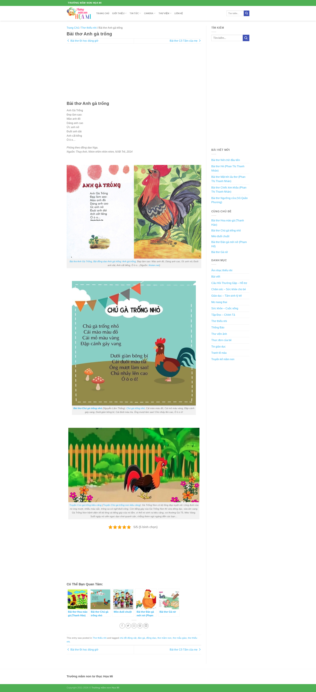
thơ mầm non (164, 638)
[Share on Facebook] (122, 625)
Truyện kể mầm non (222, 359)
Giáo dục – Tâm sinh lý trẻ (226, 295)
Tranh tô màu (219, 352)
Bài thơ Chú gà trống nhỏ (87, 408)
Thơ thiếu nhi (89, 27)
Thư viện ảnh (219, 334)
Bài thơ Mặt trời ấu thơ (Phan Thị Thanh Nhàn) (228, 179)
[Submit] (246, 13)
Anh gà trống (129, 261)
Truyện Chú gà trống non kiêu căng (121, 505)
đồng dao (151, 638)
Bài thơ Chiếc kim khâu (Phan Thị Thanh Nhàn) (228, 189)
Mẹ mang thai (219, 302)
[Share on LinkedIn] (146, 625)
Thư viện (163, 13)
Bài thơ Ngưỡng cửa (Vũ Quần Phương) (229, 200)
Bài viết (215, 276)
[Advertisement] (134, 74)
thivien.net (154, 265)
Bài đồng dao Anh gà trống (107, 261)
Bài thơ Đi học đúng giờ (84, 40)
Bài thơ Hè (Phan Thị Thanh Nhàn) (227, 168)
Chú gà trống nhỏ (135, 408)
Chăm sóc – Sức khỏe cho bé (228, 289)
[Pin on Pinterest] (140, 625)
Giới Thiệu (118, 13)
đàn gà (141, 638)
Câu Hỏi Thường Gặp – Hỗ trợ (229, 283)
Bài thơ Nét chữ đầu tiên (225, 160)
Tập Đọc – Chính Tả (223, 314)
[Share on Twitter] (128, 625)
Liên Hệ (178, 13)
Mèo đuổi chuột (220, 236)
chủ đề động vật (128, 638)
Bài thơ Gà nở (219, 252)
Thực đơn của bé (221, 340)
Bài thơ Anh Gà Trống (81, 261)
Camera (148, 13)
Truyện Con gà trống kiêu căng (85, 505)
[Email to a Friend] (134, 625)
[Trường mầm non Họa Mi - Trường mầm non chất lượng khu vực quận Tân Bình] (79, 13)
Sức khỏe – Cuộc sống (224, 308)
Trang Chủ (102, 13)
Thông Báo (217, 327)
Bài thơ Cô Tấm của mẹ (184, 40)
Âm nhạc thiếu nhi (221, 270)
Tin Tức (134, 13)
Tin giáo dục (218, 346)
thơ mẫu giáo (180, 638)
